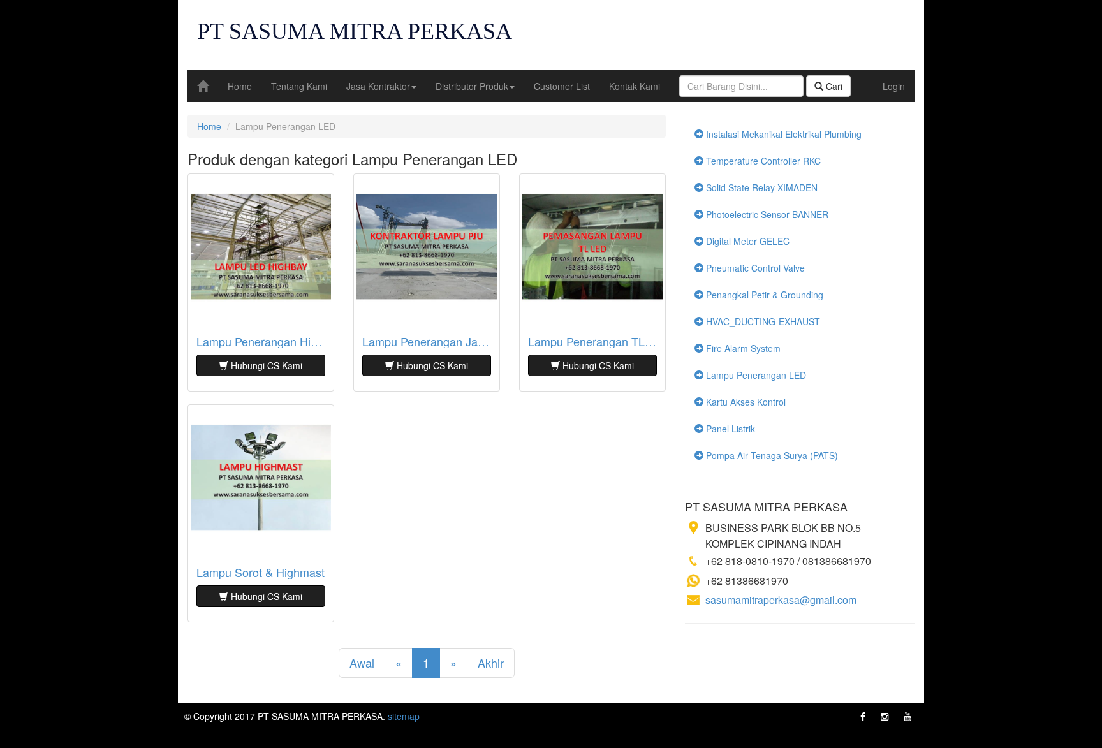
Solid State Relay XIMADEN (760, 187)
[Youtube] (907, 716)
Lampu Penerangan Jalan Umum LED (426, 341)
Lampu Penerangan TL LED (592, 341)
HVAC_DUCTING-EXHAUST (761, 321)
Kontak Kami (634, 86)
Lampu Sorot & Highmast (260, 572)
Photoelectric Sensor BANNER (765, 214)
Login (894, 86)
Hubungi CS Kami (265, 365)
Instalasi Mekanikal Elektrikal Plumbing (782, 134)
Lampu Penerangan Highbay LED (260, 341)
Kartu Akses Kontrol (744, 401)
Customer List (562, 86)
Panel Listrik (729, 428)
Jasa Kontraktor (378, 86)
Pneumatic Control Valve (754, 267)
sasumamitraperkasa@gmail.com (780, 599)
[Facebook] (863, 716)
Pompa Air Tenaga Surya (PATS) (770, 455)
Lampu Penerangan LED (754, 375)
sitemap (404, 716)
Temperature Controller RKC (762, 160)
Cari (832, 86)
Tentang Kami (299, 86)
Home (240, 86)
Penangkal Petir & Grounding (763, 294)
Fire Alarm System (742, 348)
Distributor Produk (472, 86)
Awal (361, 662)
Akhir (491, 662)
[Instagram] (884, 716)
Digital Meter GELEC (746, 241)
